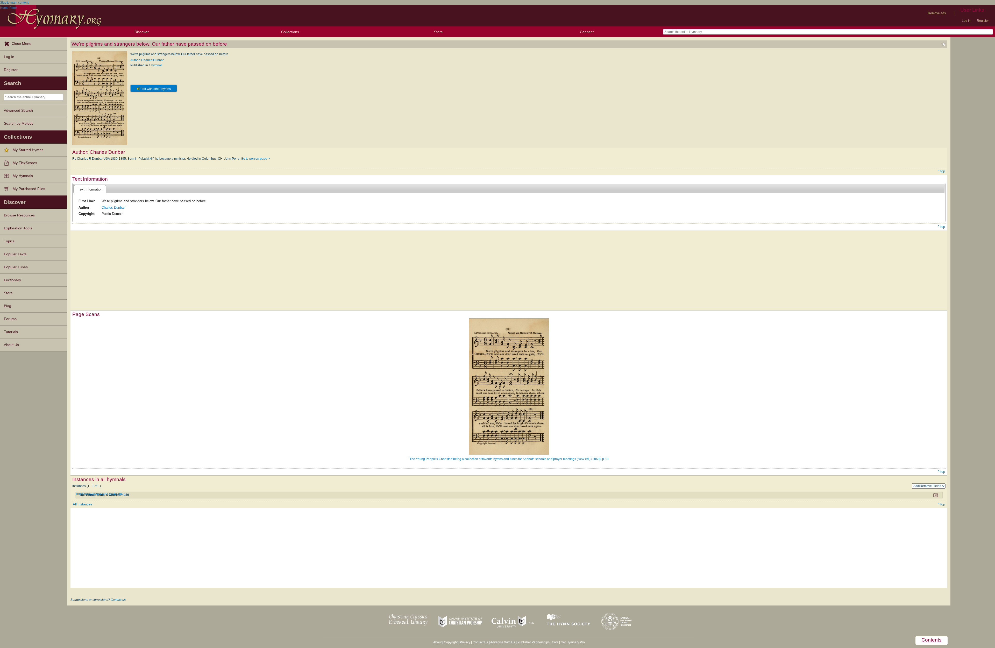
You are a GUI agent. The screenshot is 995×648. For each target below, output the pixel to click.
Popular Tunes (16, 267)
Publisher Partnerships (533, 642)
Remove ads (937, 13)
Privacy (465, 642)
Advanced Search (18, 110)
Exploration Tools (18, 228)
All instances (82, 504)
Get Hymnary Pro (573, 642)
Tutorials (11, 332)
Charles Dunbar (113, 207)
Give (555, 642)
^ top (941, 171)
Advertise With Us (502, 642)
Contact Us (480, 642)
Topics (9, 241)
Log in (966, 21)
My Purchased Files (29, 189)
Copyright (451, 642)
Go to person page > (255, 158)
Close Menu (21, 44)
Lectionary (12, 280)
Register (983, 21)
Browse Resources (19, 215)
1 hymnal (155, 65)
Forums (10, 319)
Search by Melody (18, 123)
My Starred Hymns (28, 150)
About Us (11, 345)
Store (438, 32)
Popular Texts (15, 254)
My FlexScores (25, 163)
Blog (7, 306)
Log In (9, 57)
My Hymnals (23, 176)
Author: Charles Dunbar (147, 60)
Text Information (90, 189)
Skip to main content (14, 2)
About (437, 642)
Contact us (118, 600)
